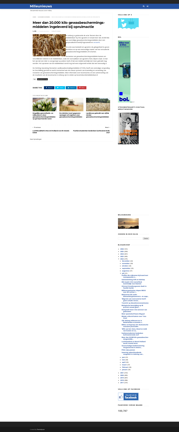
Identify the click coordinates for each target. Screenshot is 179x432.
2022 (122, 259)
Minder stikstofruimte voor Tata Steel (134, 317)
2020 (122, 375)
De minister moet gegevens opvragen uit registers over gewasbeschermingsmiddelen (70, 115)
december (126, 261)
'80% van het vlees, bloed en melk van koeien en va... (134, 330)
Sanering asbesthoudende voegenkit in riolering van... (133, 353)
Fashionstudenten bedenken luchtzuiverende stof (132, 334)
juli (123, 273)
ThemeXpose (41, 429)
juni (123, 357)
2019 (122, 378)
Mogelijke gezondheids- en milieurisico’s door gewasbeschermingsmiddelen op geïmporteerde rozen (44, 116)
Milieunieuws (41, 6)
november (126, 263)
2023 (122, 256)
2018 (122, 380)
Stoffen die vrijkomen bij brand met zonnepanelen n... (135, 276)
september (126, 268)
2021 (122, 373)
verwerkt (96, 42)
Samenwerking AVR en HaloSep (133, 280)
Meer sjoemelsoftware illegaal (133, 314)
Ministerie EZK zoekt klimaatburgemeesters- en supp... (135, 295)
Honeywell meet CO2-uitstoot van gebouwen (134, 310)
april (124, 362)
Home (34, 17)
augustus (126, 271)
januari (125, 370)
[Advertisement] (133, 179)
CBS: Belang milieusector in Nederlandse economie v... (132, 321)
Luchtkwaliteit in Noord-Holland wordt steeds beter (134, 342)
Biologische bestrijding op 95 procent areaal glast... (132, 306)
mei (123, 360)
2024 (122, 254)
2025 (122, 251)
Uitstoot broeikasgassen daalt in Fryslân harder (134, 287)
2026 (122, 249)
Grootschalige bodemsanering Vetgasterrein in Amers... (133, 346)
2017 (122, 383)
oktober (125, 266)
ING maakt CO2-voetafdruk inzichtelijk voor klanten (132, 283)
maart (124, 365)
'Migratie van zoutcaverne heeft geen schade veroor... (134, 300)
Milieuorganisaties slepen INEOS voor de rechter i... (134, 291)
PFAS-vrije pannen (128, 350)
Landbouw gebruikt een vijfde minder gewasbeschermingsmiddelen (97, 115)
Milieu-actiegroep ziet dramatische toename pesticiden (135, 325)
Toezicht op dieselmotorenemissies (135, 303)
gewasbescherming (44, 17)
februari (125, 367)
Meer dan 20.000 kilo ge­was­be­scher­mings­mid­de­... (135, 338)
